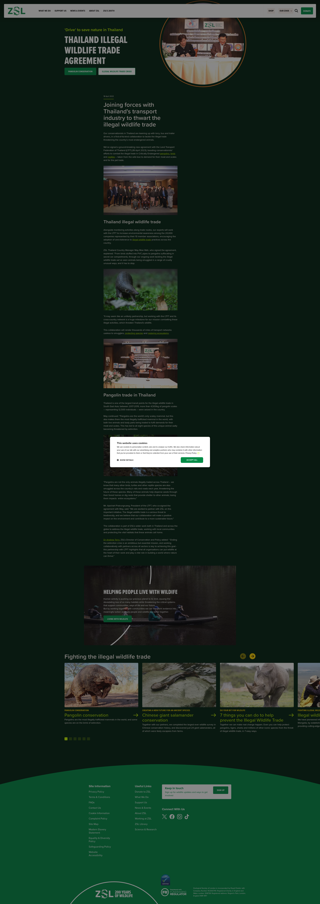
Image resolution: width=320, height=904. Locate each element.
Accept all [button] (191, 460)
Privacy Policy (191, 453)
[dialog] (160, 452)
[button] (125, 460)
